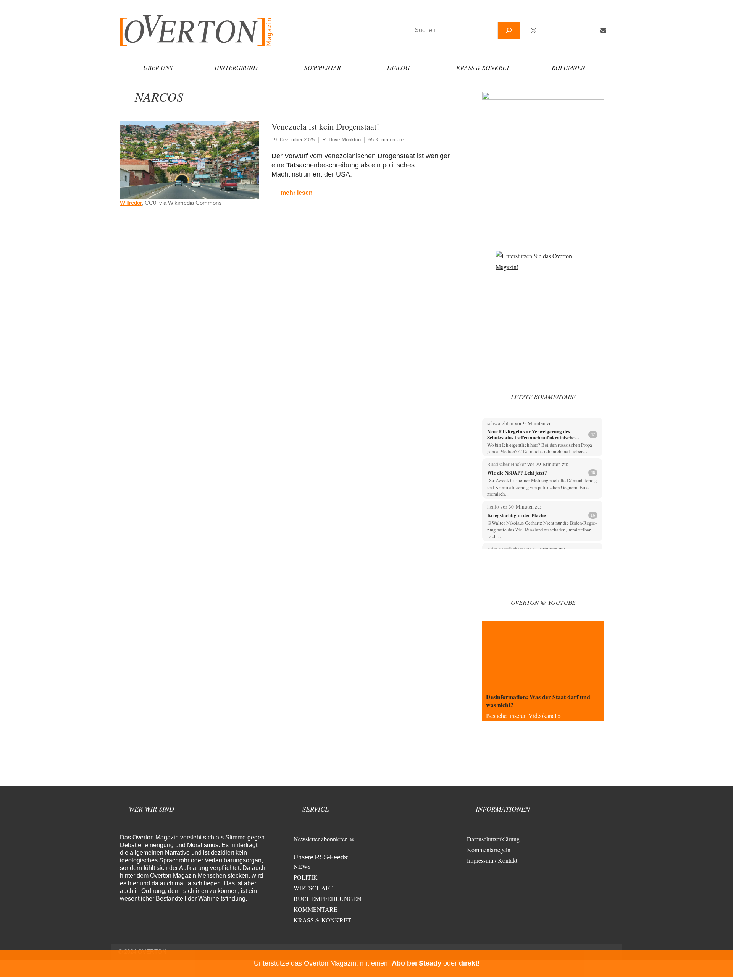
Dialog (398, 67)
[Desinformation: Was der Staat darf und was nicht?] (543, 655)
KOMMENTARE (315, 909)
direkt (468, 963)
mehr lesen (297, 193)
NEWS (302, 866)
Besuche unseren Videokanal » (523, 715)
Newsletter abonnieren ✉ (324, 839)
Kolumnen (568, 67)
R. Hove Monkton (341, 140)
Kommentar (322, 67)
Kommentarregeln (488, 850)
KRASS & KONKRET (322, 920)
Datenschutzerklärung (493, 839)
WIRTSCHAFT (313, 888)
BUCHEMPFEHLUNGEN (328, 898)
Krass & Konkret (483, 67)
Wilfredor (131, 202)
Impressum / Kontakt (492, 860)
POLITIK (306, 877)
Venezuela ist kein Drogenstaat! (325, 126)
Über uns (158, 67)
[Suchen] (509, 30)
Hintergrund (236, 67)
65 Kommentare (386, 140)
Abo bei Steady (416, 963)
